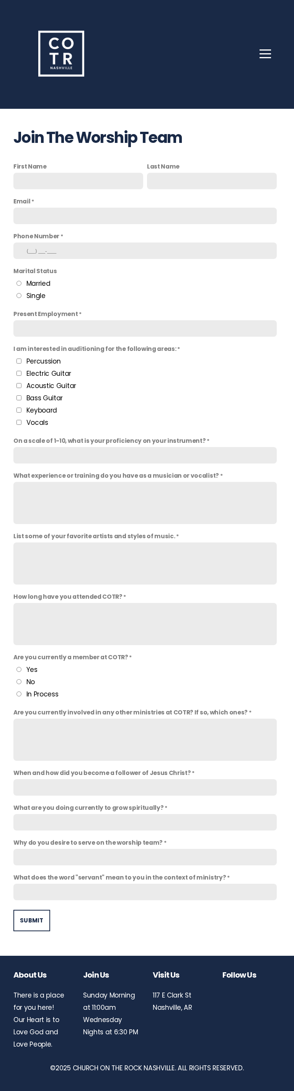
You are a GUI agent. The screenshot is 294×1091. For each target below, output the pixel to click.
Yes (32, 669)
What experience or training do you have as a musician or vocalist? (116, 476)
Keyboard (41, 410)
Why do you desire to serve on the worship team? (88, 843)
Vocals (37, 422)
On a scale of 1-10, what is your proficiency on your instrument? (109, 441)
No (30, 681)
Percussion (43, 361)
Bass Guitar (44, 398)
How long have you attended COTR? (67, 597)
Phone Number (36, 236)
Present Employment (45, 314)
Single (36, 295)
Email (21, 201)
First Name (30, 166)
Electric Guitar (48, 373)
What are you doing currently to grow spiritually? (88, 808)
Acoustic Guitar (51, 385)
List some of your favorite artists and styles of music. (94, 536)
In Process (42, 694)
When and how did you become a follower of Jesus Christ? (102, 773)
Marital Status (35, 271)
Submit (32, 920)
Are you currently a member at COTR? (70, 657)
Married (38, 283)
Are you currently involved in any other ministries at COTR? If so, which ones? (130, 712)
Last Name (163, 166)
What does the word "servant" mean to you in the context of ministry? (119, 877)
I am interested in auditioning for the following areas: (94, 349)
